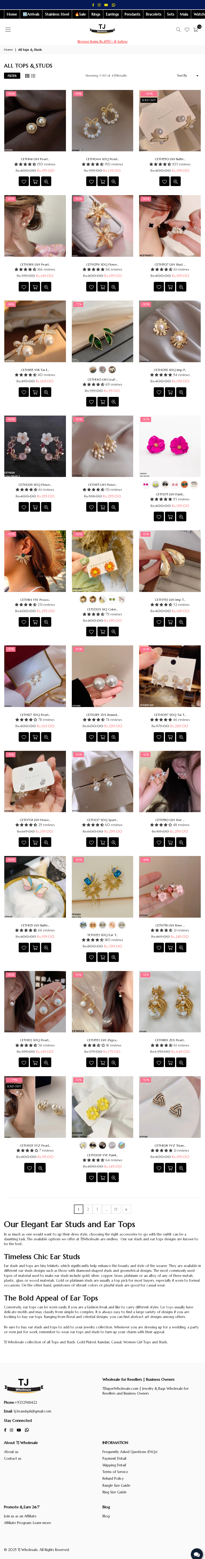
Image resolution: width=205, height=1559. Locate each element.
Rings (96, 14)
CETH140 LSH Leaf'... (102, 379)
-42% (145, 754)
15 (115, 1209)
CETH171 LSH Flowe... (102, 485)
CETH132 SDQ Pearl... (35, 1040)
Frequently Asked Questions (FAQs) (129, 1452)
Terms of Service (115, 1472)
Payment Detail (114, 1458)
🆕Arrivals (31, 14)
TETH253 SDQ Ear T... (102, 935)
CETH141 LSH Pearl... (35, 159)
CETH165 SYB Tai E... (35, 370)
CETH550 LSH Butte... (170, 159)
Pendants (132, 14)
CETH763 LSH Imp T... (170, 600)
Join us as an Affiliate (20, 1516)
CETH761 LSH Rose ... (170, 925)
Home (12, 14)
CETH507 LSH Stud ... (170, 264)
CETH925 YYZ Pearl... (35, 1145)
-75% (14, 1080)
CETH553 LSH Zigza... (102, 1040)
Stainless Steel (57, 14)
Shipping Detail (114, 1465)
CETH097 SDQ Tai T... (170, 715)
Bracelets (153, 14)
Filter (12, 76)
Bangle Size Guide (116, 1485)
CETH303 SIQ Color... (102, 609)
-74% (10, 754)
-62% (10, 199)
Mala (184, 14)
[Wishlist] (187, 29)
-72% (78, 304)
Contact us (12, 1458)
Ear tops (167, 1307)
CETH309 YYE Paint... (102, 1155)
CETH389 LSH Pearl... (35, 264)
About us (11, 1452)
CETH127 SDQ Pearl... (35, 715)
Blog (106, 1516)
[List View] (33, 75)
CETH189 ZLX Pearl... (170, 1040)
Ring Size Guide (114, 1492)
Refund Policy (113, 1478)
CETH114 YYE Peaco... (35, 600)
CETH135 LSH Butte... (35, 925)
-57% (10, 649)
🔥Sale (80, 14)
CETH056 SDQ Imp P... (170, 370)
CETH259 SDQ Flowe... (102, 264)
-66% (10, 304)
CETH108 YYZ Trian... (170, 1145)
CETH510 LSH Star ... (169, 820)
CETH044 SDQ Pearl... (102, 159)
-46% (145, 860)
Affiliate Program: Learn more (27, 1523)
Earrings (112, 14)
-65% (78, 94)
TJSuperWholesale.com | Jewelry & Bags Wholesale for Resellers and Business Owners (145, 1391)
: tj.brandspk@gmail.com (31, 1411)
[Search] (178, 29)
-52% (78, 975)
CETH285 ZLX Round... (102, 715)
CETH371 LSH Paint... (170, 494)
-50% (11, 94)
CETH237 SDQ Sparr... (102, 820)
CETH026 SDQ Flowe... (35, 485)
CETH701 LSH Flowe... (35, 820)
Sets (170, 14)
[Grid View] (27, 75)
